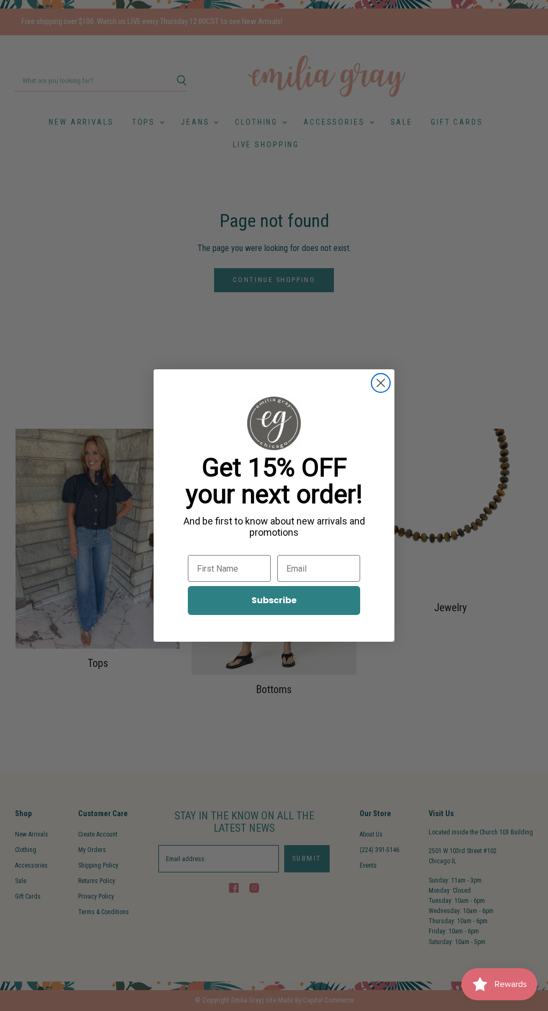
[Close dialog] (380, 383)
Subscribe (274, 600)
